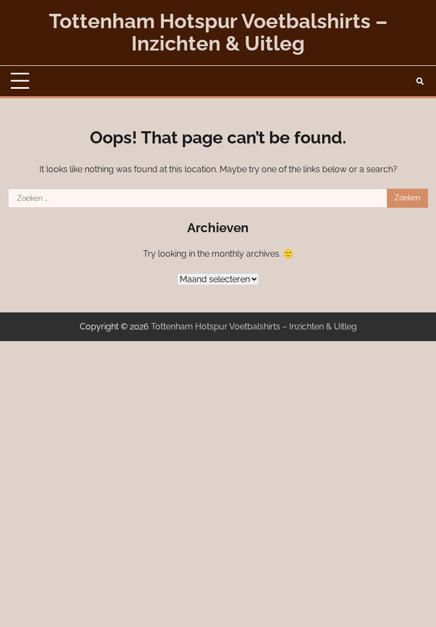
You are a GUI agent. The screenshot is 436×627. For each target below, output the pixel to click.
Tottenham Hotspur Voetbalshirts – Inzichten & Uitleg (218, 32)
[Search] (420, 81)
